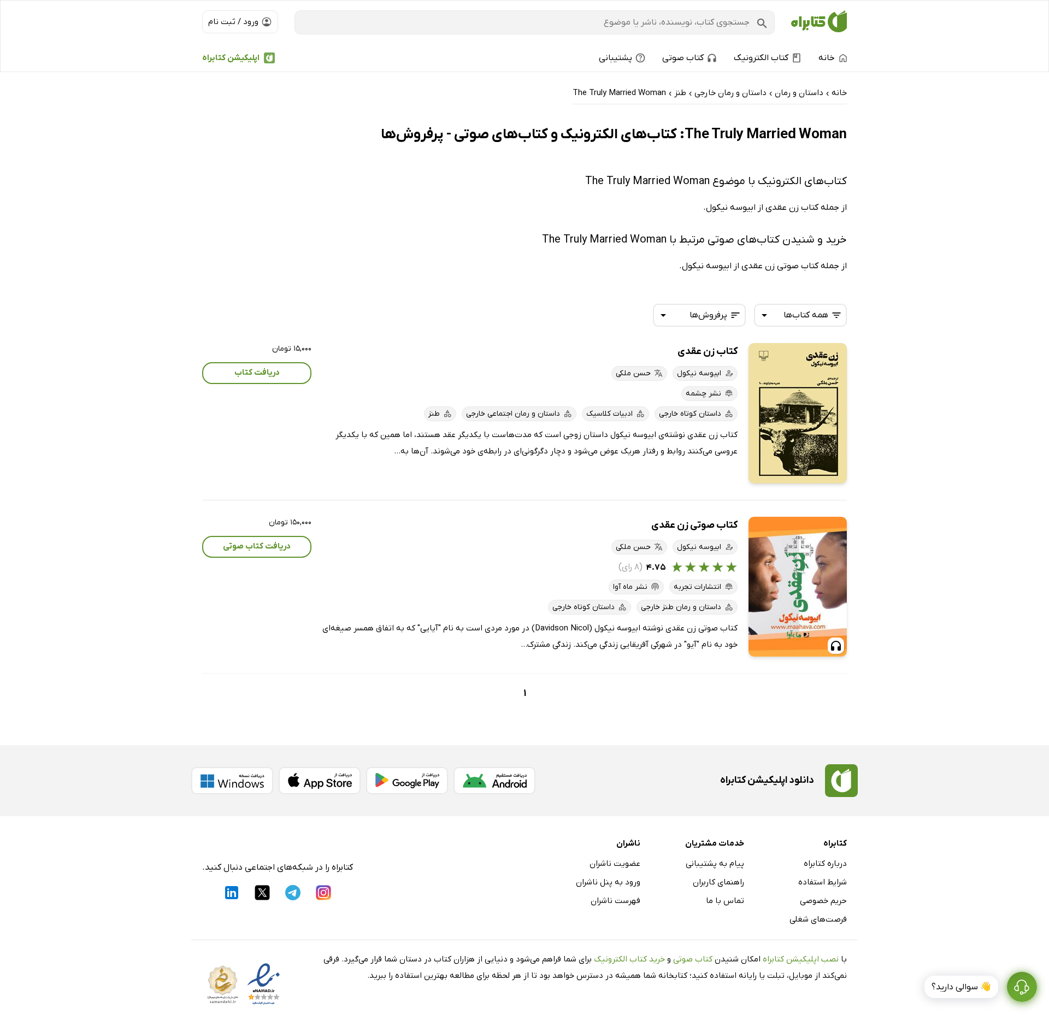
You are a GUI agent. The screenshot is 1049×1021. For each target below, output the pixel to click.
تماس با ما (725, 900)
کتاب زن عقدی (707, 351)
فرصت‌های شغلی (818, 919)
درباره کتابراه (825, 863)
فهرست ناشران (615, 900)
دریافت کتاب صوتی (257, 546)
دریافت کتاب (257, 372)
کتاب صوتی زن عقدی (694, 525)
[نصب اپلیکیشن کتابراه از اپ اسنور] (320, 780)
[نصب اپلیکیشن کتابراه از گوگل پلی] (407, 780)
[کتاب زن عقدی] (798, 413)
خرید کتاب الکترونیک (629, 959)
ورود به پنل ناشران (608, 882)
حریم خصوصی (823, 900)
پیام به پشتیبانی (715, 863)
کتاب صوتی (692, 959)
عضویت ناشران (615, 863)
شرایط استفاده (822, 882)
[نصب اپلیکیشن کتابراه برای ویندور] (232, 780)
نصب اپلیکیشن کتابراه (801, 959)
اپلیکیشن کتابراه (231, 57)
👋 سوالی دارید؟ (961, 987)
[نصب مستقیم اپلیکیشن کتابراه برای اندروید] (494, 780)
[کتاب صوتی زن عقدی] (798, 587)
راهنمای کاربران (718, 882)
